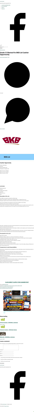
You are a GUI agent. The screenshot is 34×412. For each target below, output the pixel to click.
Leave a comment (2, 128)
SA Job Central (2, 1)
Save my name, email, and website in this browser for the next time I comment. (11, 357)
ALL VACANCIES (4, 6)
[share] (29, 296)
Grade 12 (3, 285)
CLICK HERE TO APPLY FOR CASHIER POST (17, 282)
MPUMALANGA (2, 49)
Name (1, 351)
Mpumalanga (6, 285)
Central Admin (2, 57)
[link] (5, 297)
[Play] (25, 293)
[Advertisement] (17, 266)
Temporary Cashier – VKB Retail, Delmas (8, 329)
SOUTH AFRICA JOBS (18, 285)
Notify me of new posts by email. (5, 361)
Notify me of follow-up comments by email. (7, 359)
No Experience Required (11, 285)
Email (1, 353)
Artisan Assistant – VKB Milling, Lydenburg (9, 322)
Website (1, 355)
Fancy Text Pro (7, 406)
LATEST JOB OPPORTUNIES (6, 5)
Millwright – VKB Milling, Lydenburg (7, 337)
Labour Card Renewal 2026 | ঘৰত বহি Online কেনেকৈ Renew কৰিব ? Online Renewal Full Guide (17, 296)
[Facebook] (17, 402)
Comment (1, 349)
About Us (3, 7)
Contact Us (3, 8)
